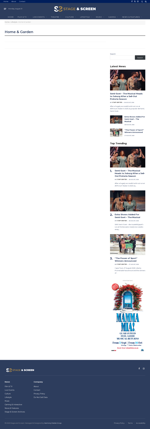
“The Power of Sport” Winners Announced (134, 131)
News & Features (131, 17)
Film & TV (22, 17)
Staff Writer (117, 102)
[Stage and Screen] (75, 9)
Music (99, 17)
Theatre (55, 17)
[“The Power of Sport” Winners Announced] (116, 133)
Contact (22, 1)
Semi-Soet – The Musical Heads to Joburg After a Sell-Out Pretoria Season (126, 96)
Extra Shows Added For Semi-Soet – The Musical (134, 119)
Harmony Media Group (53, 423)
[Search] (145, 1)
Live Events (39, 17)
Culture (69, 17)
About (13, 1)
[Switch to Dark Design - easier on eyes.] (142, 1)
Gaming (112, 17)
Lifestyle (85, 17)
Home (6, 1)
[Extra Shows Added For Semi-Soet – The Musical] (116, 119)
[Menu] (5, 9)
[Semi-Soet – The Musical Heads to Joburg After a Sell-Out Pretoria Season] (127, 80)
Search (113, 54)
